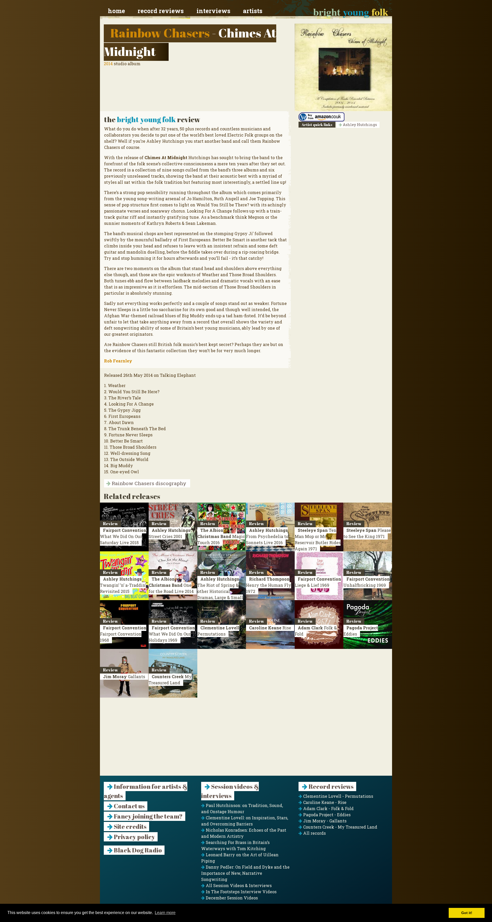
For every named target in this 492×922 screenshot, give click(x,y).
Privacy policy (134, 837)
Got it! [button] (466, 913)
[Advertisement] (246, 740)
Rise (270, 627)
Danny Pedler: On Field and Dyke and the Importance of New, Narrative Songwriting (245, 873)
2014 (108, 63)
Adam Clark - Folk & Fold (328, 808)
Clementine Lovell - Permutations (337, 796)
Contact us (129, 806)
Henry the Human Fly (268, 585)
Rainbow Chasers (160, 32)
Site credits (130, 826)
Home (116, 11)
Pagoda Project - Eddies (326, 814)
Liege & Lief (318, 582)
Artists (252, 11)
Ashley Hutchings (359, 124)
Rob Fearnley (118, 360)
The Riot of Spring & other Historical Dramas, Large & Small (220, 591)
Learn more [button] (165, 912)
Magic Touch (221, 536)
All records (314, 833)
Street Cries (169, 533)
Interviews (213, 11)
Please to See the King (367, 533)
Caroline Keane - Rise (324, 802)
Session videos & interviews (230, 791)
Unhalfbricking (366, 582)
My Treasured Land (170, 679)
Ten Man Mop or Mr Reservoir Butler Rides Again (318, 539)
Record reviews (161, 11)
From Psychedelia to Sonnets (267, 536)
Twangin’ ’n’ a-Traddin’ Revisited (123, 585)
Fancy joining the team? (148, 816)
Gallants (124, 676)
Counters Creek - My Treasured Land (339, 827)
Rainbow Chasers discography (148, 483)
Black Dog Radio (137, 850)
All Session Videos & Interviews (238, 885)
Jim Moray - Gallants (324, 820)
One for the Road (171, 585)
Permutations (218, 631)
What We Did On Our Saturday (123, 536)
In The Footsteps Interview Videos (240, 891)
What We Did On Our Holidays (172, 634)
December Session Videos (231, 897)
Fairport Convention (123, 634)
